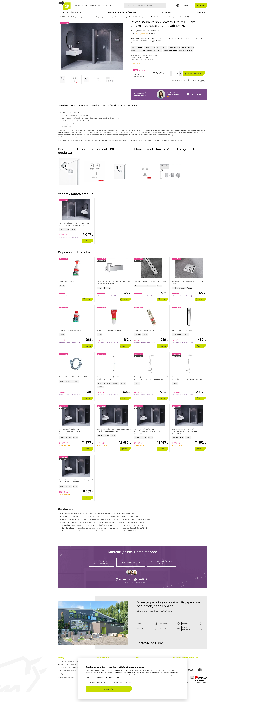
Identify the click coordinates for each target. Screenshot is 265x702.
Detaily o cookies (113, 677)
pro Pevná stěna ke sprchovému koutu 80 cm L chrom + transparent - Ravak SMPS (96, 513)
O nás (84, 5)
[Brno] (93, 623)
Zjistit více (135, 43)
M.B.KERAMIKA (63, 17)
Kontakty (109, 5)
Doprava (92, 5)
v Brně (161, 562)
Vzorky (101, 5)
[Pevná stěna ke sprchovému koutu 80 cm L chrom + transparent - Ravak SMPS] (92, 46)
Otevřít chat (143, 579)
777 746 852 (124, 579)
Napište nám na (101, 562)
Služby (77, 5)
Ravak (140, 47)
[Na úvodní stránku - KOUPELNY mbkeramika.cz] (64, 5)
